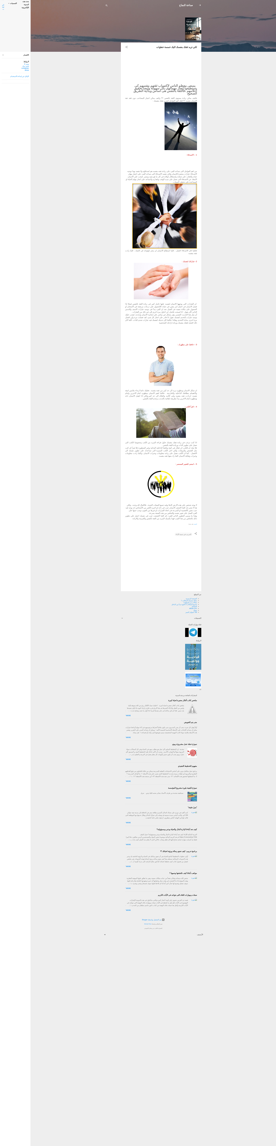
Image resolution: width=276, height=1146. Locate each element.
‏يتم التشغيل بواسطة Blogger (152, 920)
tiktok (27, 70)
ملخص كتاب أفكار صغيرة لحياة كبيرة (182, 700)
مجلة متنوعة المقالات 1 (189, 601)
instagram (25, 68)
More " (128, 716)
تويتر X (26, 64)
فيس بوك (25, 66)
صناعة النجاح (186, 5)
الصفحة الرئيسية (191, 599)
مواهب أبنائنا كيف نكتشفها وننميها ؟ (183, 873)
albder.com (193, 608)
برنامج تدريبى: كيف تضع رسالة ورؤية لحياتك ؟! (178, 851)
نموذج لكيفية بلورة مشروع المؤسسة (182, 788)
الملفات (3, 7)
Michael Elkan (148, 924)
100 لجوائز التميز (191, 612)
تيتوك (195, 610)
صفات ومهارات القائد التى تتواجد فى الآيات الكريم (177, 895)
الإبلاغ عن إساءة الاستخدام (19, 76)
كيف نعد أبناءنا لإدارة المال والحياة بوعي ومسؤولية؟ (177, 829)
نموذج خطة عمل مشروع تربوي (184, 744)
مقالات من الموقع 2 (190, 603)
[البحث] (106, 6)
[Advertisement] (112, 43)
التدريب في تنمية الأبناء (183, 534)
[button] (126, 47)
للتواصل (194, 606)
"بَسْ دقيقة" (192, 807)
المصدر (195, 524)
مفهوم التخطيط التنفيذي (187, 766)
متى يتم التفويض (190, 722)
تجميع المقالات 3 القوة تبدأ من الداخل (184, 604)
